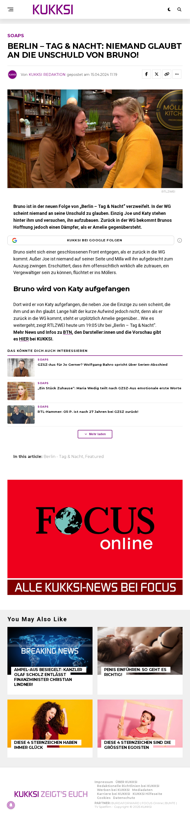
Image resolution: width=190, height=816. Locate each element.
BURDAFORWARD (125, 803)
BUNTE (170, 803)
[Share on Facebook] (146, 74)
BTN (67, 332)
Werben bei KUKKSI (113, 790)
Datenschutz (124, 798)
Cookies (104, 798)
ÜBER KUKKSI (126, 782)
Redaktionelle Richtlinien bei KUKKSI (128, 786)
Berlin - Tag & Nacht (63, 457)
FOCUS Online (152, 803)
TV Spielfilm (103, 807)
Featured (94, 457)
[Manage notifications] (11, 805)
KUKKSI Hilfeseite (147, 794)
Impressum (104, 782)
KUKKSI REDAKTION (47, 74)
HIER (24, 338)
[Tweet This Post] (156, 74)
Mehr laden (97, 434)
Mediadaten (142, 790)
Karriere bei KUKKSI (113, 794)
